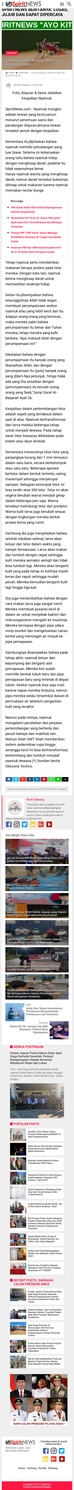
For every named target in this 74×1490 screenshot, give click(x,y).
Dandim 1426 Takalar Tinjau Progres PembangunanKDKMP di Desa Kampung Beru (44, 1134)
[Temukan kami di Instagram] (16, 824)
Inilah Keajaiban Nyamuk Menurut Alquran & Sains (32, 62)
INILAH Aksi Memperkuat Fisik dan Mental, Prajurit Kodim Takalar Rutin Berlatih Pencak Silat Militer (45, 1361)
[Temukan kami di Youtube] (49, 824)
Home (21, 1468)
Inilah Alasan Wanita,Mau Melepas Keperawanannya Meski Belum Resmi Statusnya (45, 1148)
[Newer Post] (11, 1006)
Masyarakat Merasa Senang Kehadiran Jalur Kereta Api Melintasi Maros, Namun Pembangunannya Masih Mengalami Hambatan (36, 993)
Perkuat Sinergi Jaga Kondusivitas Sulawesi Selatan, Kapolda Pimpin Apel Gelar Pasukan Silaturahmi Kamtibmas (45, 1314)
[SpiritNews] (38, 4)
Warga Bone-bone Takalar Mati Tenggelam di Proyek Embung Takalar (33, 887)
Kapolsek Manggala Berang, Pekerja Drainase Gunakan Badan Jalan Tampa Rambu (33, 968)
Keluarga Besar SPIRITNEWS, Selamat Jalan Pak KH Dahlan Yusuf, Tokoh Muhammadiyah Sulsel (36, 914)
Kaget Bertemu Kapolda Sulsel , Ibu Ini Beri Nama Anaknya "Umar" (45, 1205)
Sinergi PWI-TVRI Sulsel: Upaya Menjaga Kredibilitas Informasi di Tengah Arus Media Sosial (36, 237)
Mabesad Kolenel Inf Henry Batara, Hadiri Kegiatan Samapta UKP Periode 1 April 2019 (45, 1177)
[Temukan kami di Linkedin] (32, 824)
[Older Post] (63, 1024)
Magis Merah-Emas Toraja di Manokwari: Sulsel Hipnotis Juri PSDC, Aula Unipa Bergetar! (43, 1239)
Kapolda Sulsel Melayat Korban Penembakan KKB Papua (43, 1161)
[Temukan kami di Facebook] (9, 824)
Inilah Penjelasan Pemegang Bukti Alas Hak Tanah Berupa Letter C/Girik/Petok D (44, 1192)
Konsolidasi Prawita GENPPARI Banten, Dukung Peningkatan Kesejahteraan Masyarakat (34, 941)
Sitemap (53, 1468)
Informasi (11, 53)
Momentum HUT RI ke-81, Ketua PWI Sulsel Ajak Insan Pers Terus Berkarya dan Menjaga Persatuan (36, 222)
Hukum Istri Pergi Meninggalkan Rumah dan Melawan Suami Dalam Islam (45, 1253)
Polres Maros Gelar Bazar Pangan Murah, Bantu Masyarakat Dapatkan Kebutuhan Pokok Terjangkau (44, 1347)
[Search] (70, 4)
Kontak (42, 1468)
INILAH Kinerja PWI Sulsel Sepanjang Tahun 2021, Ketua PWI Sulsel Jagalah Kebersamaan (35, 859)
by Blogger (45, 1487)
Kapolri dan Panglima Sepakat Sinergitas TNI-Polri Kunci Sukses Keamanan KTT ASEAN (44, 1268)
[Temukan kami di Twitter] (24, 824)
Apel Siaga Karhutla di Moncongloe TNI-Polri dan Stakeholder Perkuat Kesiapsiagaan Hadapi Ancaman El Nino (44, 1330)
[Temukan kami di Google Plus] (41, 824)
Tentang (31, 1468)
